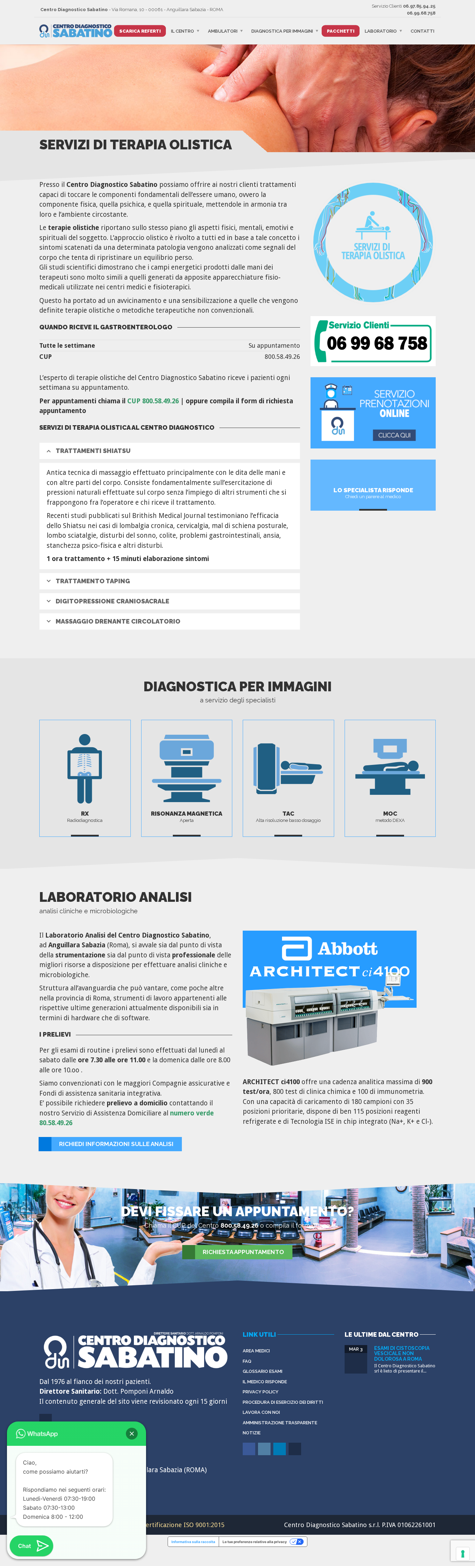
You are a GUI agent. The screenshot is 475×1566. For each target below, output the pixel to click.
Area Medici (256, 1350)
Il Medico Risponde (265, 1381)
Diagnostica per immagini (282, 31)
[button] (132, 1434)
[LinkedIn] (280, 1454)
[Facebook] (249, 1454)
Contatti (422, 31)
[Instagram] (265, 1454)
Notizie (251, 1432)
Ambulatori (223, 31)
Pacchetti (340, 31)
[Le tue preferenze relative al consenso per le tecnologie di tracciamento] (462, 1553)
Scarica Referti (140, 31)
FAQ (247, 1361)
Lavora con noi (261, 1412)
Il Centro (182, 31)
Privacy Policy (261, 1391)
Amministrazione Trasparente (280, 1422)
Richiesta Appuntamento (243, 1251)
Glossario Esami (262, 1371)
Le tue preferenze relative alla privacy (255, 1542)
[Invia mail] (295, 1454)
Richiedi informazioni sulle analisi (116, 1143)
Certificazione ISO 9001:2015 (183, 1524)
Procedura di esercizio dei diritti (283, 1402)
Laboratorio (381, 31)
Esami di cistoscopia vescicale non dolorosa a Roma (401, 1353)
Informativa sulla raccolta (193, 1542)
